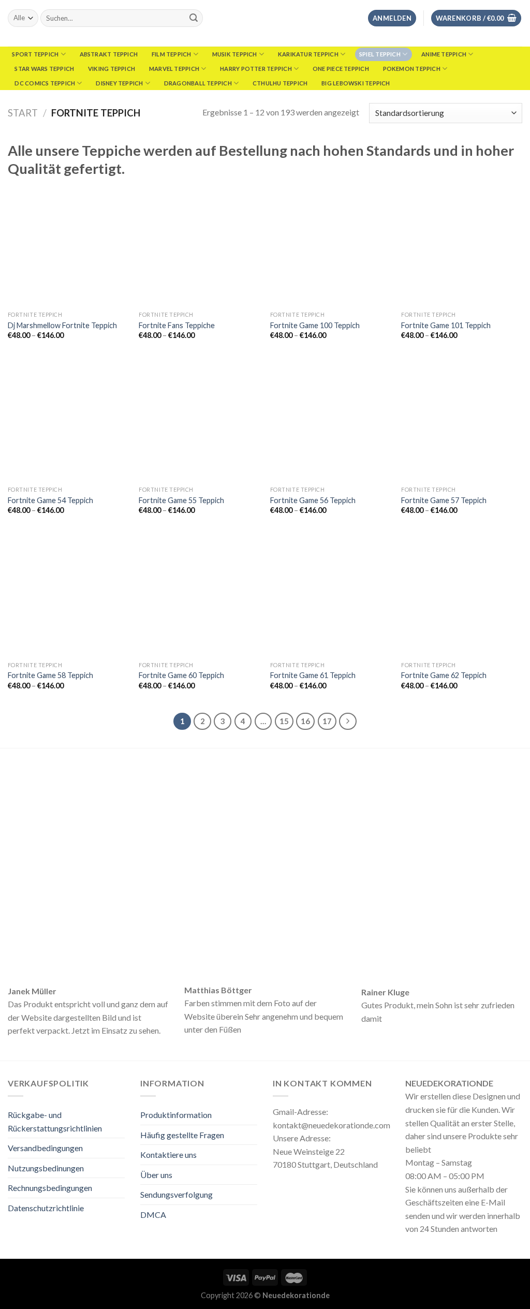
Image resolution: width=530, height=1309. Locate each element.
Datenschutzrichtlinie (46, 1208)
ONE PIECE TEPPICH (341, 68)
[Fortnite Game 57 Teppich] (461, 420)
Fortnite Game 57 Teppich (444, 500)
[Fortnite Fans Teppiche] (199, 245)
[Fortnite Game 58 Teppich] (68, 595)
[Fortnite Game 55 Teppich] (199, 420)
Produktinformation (176, 1115)
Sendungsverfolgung (176, 1194)
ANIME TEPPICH (443, 54)
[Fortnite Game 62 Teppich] (461, 595)
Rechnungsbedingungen (50, 1188)
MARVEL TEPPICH (174, 68)
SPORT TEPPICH (35, 54)
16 (305, 721)
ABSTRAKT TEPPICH (109, 54)
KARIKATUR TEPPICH (308, 54)
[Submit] (193, 18)
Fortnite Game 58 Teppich (50, 675)
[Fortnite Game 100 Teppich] (330, 245)
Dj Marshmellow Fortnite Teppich (62, 325)
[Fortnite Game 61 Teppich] (330, 595)
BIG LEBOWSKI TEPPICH (355, 83)
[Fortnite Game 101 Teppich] (461, 245)
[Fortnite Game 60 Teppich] (199, 595)
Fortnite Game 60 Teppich (181, 675)
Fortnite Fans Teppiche (177, 325)
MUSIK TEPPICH (234, 54)
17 (327, 721)
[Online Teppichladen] (265, 23)
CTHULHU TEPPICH (280, 83)
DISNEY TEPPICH (119, 83)
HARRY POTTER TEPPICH (255, 68)
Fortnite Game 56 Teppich (313, 500)
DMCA (153, 1214)
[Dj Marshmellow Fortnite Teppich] (68, 245)
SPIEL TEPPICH (380, 54)
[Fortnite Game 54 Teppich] (68, 420)
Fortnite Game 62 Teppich (444, 675)
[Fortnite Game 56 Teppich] (330, 420)
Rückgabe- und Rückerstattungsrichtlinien (55, 1121)
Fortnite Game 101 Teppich (446, 325)
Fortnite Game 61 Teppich (313, 675)
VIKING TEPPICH (111, 68)
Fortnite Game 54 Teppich (50, 500)
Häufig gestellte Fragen (182, 1135)
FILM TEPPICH (172, 54)
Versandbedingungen (45, 1148)
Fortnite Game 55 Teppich (181, 500)
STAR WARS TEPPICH (44, 68)
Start (23, 113)
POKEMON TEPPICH (411, 68)
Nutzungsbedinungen (46, 1168)
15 (284, 721)
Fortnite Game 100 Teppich (315, 325)
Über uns (156, 1175)
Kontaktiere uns (168, 1154)
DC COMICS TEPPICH (44, 83)
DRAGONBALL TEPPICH (198, 83)
